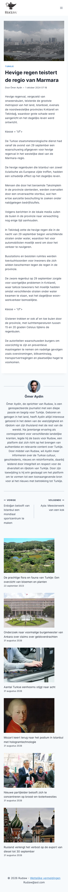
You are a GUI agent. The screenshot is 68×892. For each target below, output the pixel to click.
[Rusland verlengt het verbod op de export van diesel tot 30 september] (34, 825)
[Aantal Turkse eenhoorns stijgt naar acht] (34, 665)
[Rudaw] (11, 7)
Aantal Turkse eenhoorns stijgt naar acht (29, 687)
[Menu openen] (61, 7)
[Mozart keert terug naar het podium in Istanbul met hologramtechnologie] (34, 715)
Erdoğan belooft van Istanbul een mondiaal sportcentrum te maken (17, 511)
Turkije (9, 66)
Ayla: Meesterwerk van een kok (52, 505)
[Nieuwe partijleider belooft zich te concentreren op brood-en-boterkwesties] (34, 770)
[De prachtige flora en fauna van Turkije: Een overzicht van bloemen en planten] (34, 555)
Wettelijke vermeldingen (45, 878)
